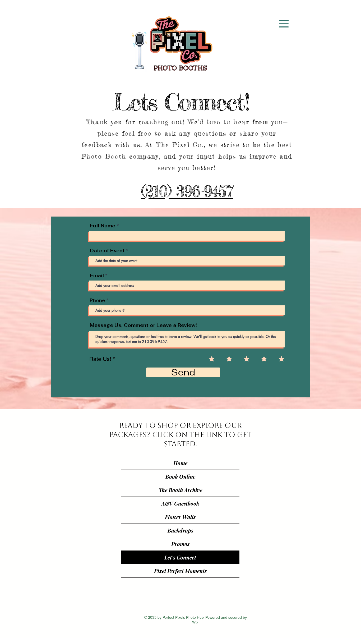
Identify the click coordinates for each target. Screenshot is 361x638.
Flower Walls (180, 516)
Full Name (102, 225)
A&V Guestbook (180, 503)
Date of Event (107, 250)
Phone (97, 300)
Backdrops (180, 530)
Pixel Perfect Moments (180, 570)
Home (180, 462)
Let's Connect (180, 557)
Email (97, 275)
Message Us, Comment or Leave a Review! (143, 325)
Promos (180, 543)
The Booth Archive (180, 489)
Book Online (180, 476)
